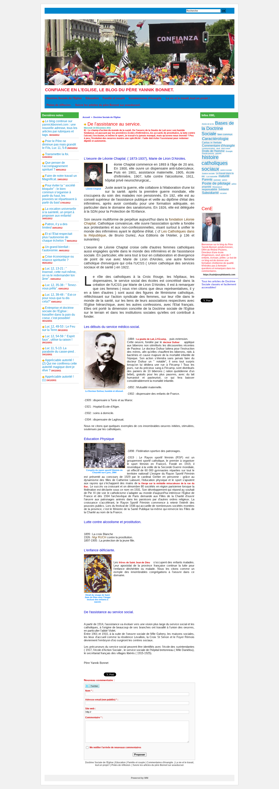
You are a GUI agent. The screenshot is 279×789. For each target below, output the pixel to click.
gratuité (218, 153)
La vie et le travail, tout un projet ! (188, 98)
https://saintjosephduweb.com (219, 274)
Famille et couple (114, 98)
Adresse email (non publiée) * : (101, 699)
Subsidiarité (210, 193)
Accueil (86, 117)
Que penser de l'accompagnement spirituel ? (55, 166)
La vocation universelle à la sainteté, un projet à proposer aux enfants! (59, 212)
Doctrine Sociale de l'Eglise (64, 98)
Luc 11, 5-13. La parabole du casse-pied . (58, 350)
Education (92, 98)
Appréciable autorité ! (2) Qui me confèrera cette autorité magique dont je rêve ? (59, 365)
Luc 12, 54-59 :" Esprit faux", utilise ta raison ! (58, 338)
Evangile (229, 151)
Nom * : (89, 690)
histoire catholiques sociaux (215, 163)
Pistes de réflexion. (58, 104)
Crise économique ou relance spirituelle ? (58, 258)
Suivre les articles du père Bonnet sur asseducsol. (107, 104)
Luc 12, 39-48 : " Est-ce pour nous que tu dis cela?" (59, 298)
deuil (218, 148)
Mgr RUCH (99, 537)
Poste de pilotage (216, 183)
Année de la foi (208, 124)
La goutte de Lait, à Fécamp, (151, 339)
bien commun (225, 134)
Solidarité (223, 189)
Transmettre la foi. (57, 154)
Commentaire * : (94, 717)
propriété (206, 186)
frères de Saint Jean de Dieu (134, 562)
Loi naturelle (211, 176)
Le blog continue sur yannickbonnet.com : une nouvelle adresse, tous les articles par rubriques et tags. (59, 127)
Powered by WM (139, 778)
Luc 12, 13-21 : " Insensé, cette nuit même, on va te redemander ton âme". (59, 273)
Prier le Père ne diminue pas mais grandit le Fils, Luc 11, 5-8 (59, 144)
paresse (217, 180)
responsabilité (209, 189)
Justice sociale (208, 173)
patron (224, 180)
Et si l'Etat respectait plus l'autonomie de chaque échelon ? (57, 237)
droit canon (225, 148)
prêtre (234, 184)
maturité (224, 176)
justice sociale (226, 170)
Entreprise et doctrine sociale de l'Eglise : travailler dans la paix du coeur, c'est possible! (58, 313)
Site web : (90, 708)
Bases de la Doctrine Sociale (218, 128)
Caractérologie (215, 138)
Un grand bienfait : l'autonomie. (56, 248)
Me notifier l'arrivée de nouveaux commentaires (115, 747)
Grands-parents (208, 153)
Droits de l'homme (213, 150)
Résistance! (217, 187)
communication (208, 148)
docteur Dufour (171, 342)
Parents (207, 179)
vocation (223, 193)
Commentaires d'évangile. (145, 98)
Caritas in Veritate (211, 142)
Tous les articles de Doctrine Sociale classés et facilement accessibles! (219, 284)
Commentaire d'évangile (218, 145)
